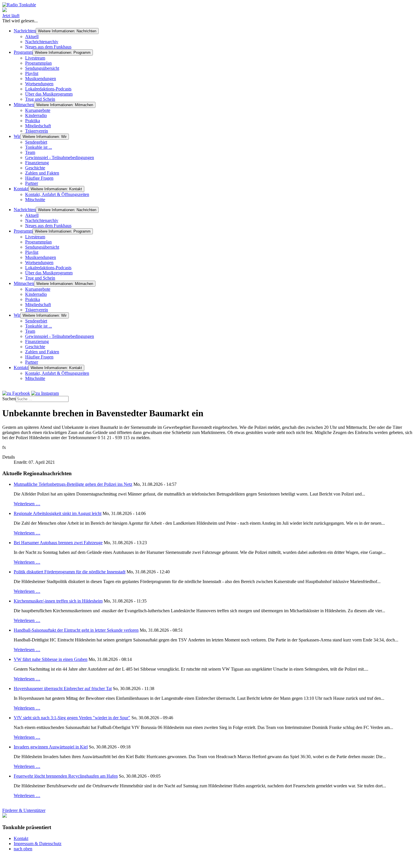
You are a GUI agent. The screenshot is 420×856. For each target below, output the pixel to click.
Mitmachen (24, 104)
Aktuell (32, 36)
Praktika (32, 120)
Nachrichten (25, 30)
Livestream (35, 58)
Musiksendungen (40, 78)
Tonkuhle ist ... (38, 147)
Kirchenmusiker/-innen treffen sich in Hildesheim (58, 601)
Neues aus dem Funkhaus (48, 46)
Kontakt (21, 188)
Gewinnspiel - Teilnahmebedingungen (59, 157)
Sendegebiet (36, 142)
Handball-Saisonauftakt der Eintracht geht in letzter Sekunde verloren (76, 630)
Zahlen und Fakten (42, 173)
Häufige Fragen (39, 178)
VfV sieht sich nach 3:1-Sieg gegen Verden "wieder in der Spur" (72, 717)
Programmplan (38, 63)
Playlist (31, 73)
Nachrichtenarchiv (41, 41)
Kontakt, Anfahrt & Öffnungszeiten (57, 194)
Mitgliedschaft (38, 125)
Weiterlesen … (27, 503)
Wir (17, 136)
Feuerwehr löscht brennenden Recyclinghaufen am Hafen (66, 776)
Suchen (9, 398)
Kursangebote (37, 110)
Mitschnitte (35, 199)
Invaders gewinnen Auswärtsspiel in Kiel (51, 746)
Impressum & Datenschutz (37, 843)
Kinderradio (36, 115)
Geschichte (35, 167)
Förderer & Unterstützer (23, 810)
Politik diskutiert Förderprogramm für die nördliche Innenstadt (69, 571)
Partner (31, 183)
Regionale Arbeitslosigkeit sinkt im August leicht (57, 513)
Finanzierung (37, 162)
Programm (23, 52)
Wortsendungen (39, 83)
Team (30, 152)
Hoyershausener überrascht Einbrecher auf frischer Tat (63, 688)
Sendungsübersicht (42, 68)
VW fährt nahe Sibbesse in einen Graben (50, 659)
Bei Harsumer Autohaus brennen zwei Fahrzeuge (58, 542)
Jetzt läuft (10, 15)
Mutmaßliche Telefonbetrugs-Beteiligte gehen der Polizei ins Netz (73, 484)
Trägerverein (36, 130)
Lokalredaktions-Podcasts (48, 88)
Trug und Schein (40, 99)
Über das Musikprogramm (49, 94)
